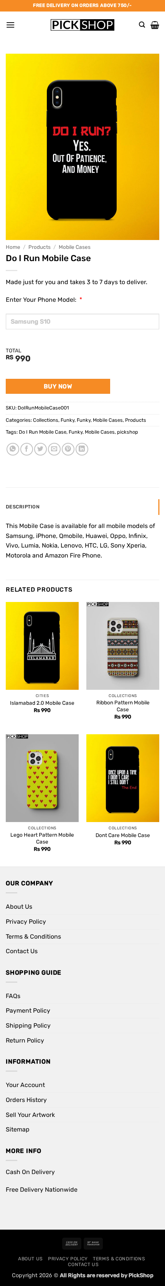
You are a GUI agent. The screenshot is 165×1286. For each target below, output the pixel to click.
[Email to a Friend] (54, 449)
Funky (67, 420)
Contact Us (22, 951)
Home (13, 247)
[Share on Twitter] (40, 449)
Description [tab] (23, 507)
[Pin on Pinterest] (68, 449)
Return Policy (25, 1040)
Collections (45, 420)
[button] (10, 24)
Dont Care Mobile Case (123, 835)
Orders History (26, 1099)
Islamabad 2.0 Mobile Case (42, 703)
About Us (19, 906)
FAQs (13, 996)
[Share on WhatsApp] (13, 449)
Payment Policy (28, 1010)
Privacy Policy (26, 921)
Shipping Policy (28, 1025)
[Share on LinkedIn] (82, 449)
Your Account (25, 1085)
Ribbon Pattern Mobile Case (123, 705)
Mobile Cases (75, 247)
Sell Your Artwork (30, 1114)
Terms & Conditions (33, 936)
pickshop (127, 432)
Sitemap (18, 1129)
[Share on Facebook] (26, 449)
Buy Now (58, 386)
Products (39, 247)
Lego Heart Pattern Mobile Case (42, 838)
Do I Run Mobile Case (42, 432)
